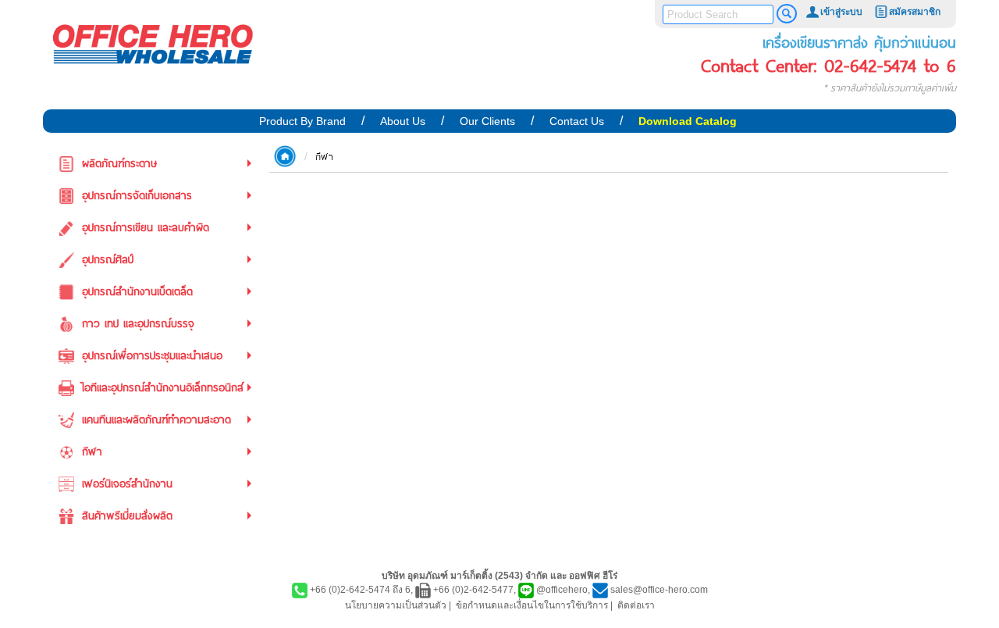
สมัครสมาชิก (914, 11)
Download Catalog (687, 121)
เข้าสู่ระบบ (841, 11)
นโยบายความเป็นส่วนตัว (395, 605)
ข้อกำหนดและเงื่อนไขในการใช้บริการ (532, 605)
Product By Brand (302, 121)
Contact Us (576, 121)
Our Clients (487, 121)
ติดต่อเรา (636, 605)
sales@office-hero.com (659, 589)
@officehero (562, 589)
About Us (402, 121)
